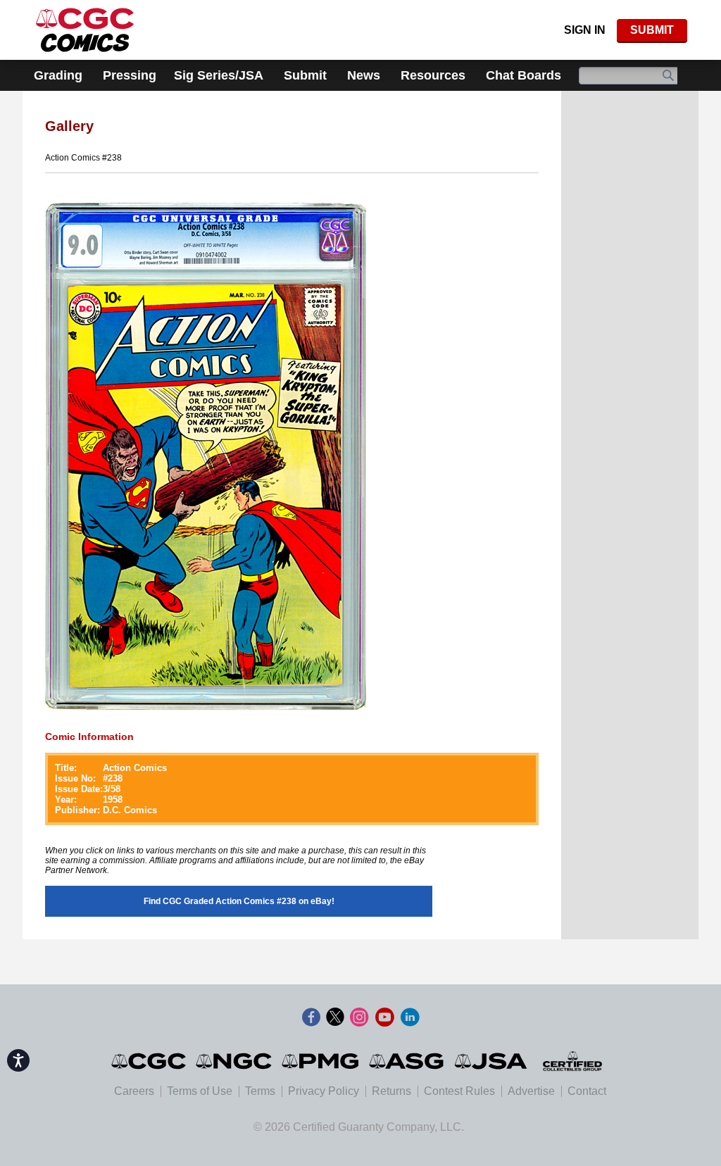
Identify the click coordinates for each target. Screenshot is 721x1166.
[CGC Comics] (149, 1061)
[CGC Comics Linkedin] (409, 1017)
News (363, 75)
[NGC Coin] (85, 30)
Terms (260, 1091)
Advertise (531, 1091)
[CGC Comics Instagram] (359, 1017)
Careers (134, 1091)
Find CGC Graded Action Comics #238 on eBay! (239, 901)
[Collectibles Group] (572, 1061)
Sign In (585, 30)
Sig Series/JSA (218, 75)
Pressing (129, 75)
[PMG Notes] (321, 1061)
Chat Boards (523, 75)
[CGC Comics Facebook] (311, 1017)
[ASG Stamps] (407, 1061)
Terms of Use (199, 1091)
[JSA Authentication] (490, 1061)
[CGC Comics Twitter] (335, 1017)
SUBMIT (652, 30)
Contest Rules (459, 1091)
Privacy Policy (323, 1091)
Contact (587, 1091)
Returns (391, 1091)
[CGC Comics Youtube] (384, 1017)
